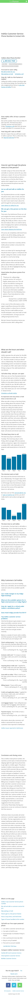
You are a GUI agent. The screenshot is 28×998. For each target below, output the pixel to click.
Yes (21, 970)
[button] (26, 1)
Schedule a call (19, 74)
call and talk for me (20, 493)
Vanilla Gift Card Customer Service (11, 953)
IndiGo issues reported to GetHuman (12, 728)
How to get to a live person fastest (11, 914)
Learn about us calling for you (10, 205)
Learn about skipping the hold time (11, 229)
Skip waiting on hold (7, 74)
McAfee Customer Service (8, 958)
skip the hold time (9, 137)
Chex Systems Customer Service (10, 956)
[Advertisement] (14, 101)
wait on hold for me (8, 495)
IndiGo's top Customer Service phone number (12, 902)
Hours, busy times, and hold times (11, 916)
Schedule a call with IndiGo (9, 393)
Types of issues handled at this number (12, 919)
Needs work (13, 974)
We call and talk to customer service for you (12, 907)
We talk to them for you (8, 72)
